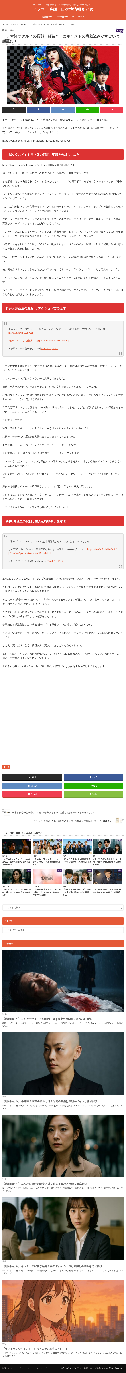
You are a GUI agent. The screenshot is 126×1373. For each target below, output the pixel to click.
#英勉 (36, 340)
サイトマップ (78, 17)
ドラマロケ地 (62, 17)
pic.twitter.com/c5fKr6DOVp (54, 340)
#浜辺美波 (27, 340)
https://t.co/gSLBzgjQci (20, 332)
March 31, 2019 (55, 561)
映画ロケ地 (47, 17)
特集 (7, 767)
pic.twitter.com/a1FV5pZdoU (35, 553)
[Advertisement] (63, 713)
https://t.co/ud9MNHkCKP (101, 549)
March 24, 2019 (49, 348)
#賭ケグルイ (14, 340)
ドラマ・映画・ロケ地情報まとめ (63, 9)
